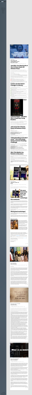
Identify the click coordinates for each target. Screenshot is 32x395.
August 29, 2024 (16, 184)
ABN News (12, 59)
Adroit (14, 361)
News (13, 59)
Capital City (15, 303)
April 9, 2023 (16, 305)
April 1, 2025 (16, 63)
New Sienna (19, 303)
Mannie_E (13, 63)
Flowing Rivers (17, 235)
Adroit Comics (12, 181)
